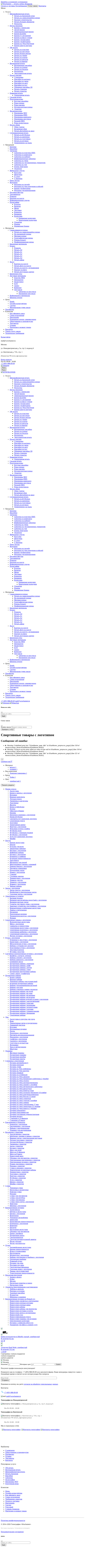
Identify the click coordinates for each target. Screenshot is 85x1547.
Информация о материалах (20, 296)
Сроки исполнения (17, 315)
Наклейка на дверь (21, 81)
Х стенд (17, 176)
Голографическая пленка (23, 238)
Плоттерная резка (16, 99)
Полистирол (18, 282)
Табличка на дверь (21, 161)
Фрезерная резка (16, 111)
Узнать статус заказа (13, 331)
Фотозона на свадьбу (22, 184)
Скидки (13, 305)
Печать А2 (18, 254)
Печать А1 (18, 252)
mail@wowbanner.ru (22, 701)
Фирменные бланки (21, 226)
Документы (14, 323)
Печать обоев (15, 125)
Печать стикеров (20, 89)
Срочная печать (16, 97)
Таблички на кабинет (22, 157)
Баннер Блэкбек (20, 34)
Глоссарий (9, 1507)
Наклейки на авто (21, 83)
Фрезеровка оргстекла (22, 119)
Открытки (18, 222)
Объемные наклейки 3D (23, 87)
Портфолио (9, 309)
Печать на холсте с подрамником (26, 268)
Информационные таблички (25, 159)
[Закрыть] (2, 712)
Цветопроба (14, 317)
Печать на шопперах (22, 137)
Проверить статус (8, 729)
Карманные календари (27, 218)
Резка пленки (19, 103)
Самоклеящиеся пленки (19, 230)
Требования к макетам (13, 1499)
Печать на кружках (21, 141)
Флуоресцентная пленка (23, 107)
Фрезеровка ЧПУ (20, 113)
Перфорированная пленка (24, 242)
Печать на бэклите (21, 69)
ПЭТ (16, 284)
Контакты (9, 329)
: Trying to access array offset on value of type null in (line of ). (43, 750)
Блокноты (18, 212)
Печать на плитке (20, 57)
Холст (12, 262)
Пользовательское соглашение (12, 1532)
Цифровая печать (16, 93)
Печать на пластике (21, 49)
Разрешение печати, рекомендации (23, 319)
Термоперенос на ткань (23, 143)
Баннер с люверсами (22, 28)
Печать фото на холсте (22, 266)
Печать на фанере (20, 61)
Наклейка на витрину (22, 79)
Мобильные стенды (17, 171)
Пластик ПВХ (19, 278)
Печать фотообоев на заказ (24, 131)
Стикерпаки (18, 77)
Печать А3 (18, 256)
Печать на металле (21, 59)
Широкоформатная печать (19, 14)
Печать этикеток (20, 91)
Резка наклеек (19, 105)
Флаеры (17, 224)
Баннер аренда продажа (23, 46)
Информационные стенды (20, 200)
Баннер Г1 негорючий (22, 36)
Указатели (18, 169)
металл (13, 767)
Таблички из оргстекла (27, 292)
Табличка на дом (20, 165)
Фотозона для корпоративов (24, 190)
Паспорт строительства (23, 20)
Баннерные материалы (18, 244)
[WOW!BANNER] (8, 372)
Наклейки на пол (20, 85)
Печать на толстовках (22, 139)
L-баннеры (18, 178)
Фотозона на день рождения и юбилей (28, 186)
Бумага (12, 246)
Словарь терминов (12, 1509)
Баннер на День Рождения (24, 44)
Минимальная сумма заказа (20, 307)
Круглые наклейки (21, 101)
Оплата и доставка (12, 1501)
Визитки (17, 206)
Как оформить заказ (17, 313)
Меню (16, 208)
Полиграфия (14, 202)
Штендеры (18, 174)
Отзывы (13, 325)
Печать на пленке (20, 67)
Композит (18, 288)
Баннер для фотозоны (22, 42)
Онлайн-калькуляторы (18, 303)
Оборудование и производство (21, 321)
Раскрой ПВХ (19, 121)
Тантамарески (15, 194)
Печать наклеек (15, 75)
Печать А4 (18, 258)
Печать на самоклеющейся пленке (27, 18)
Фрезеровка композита (22, 117)
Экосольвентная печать (23, 73)
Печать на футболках (22, 135)
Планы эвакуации (21, 167)
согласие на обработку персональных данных (41, 1384)
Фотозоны (13, 182)
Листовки (18, 210)
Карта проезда (6, 359)
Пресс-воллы (15, 180)
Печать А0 (18, 250)
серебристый (6, 761)
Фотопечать (18, 71)
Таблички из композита (23, 155)
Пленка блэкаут (20, 240)
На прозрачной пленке (22, 234)
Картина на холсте (21, 264)
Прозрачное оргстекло (27, 294)
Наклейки (13, 149)
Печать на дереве (20, 55)
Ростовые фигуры (16, 192)
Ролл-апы (17, 173)
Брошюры (18, 214)
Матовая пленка (20, 236)
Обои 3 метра (19, 127)
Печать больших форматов (24, 22)
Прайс (12, 301)
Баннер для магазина (22, 40)
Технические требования (14, 333)
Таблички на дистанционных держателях (29, 163)
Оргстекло (18, 290)
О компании (10, 1450)
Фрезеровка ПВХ (20, 115)
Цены (7, 1491)
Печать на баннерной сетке (24, 16)
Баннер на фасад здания (23, 38)
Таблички (13, 151)
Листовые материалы (18, 276)
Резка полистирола (21, 123)
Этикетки (17, 109)
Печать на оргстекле (22, 51)
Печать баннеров (16, 26)
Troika (13, 777)
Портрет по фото (20, 270)
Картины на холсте (17, 198)
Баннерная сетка (16, 274)
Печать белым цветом (22, 53)
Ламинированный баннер (24, 32)
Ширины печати (16, 298)
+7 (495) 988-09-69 (8, 363)
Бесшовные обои (20, 129)
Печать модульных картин (24, 272)
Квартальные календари (28, 220)
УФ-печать (14, 48)
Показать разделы (8, 785)
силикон (13, 769)
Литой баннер (19, 30)
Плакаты (13, 196)
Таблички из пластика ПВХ (24, 153)
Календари (18, 216)
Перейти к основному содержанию (14, 2)
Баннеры (13, 147)
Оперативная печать (22, 95)
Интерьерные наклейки (23, 65)
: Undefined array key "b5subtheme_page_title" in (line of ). (42, 746)
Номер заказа (6, 727)
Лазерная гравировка (18, 773)
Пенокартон (18, 280)
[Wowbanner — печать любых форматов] (16, 4)
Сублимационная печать (19, 133)
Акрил (16, 286)
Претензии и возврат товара (20, 327)
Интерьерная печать (17, 63)
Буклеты (17, 204)
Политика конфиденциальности (13, 1520)
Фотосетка (18, 24)
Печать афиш (19, 260)
